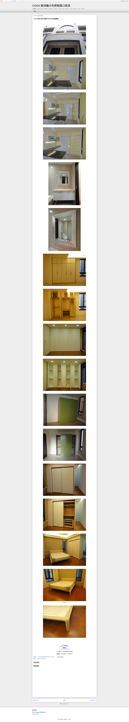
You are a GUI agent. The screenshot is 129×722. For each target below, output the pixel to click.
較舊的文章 (93, 700)
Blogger (69, 719)
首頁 (35, 11)
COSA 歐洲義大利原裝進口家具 (51, 5)
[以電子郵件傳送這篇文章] (57, 657)
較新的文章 (36, 700)
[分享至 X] (60, 657)
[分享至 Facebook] (61, 657)
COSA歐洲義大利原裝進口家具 (40, 712)
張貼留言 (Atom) (66, 703)
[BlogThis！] (59, 657)
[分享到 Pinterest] (62, 657)
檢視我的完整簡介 (35, 714)
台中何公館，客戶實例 (40, 658)
